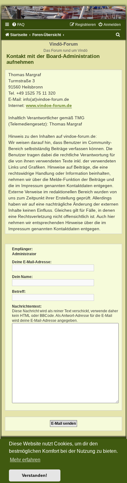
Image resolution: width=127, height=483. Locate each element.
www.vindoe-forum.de (49, 105)
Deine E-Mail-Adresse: (31, 262)
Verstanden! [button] (34, 475)
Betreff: (19, 291)
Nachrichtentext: (27, 306)
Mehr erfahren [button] (25, 459)
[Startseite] (63, 12)
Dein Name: (22, 277)
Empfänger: (22, 249)
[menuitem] (18, 25)
